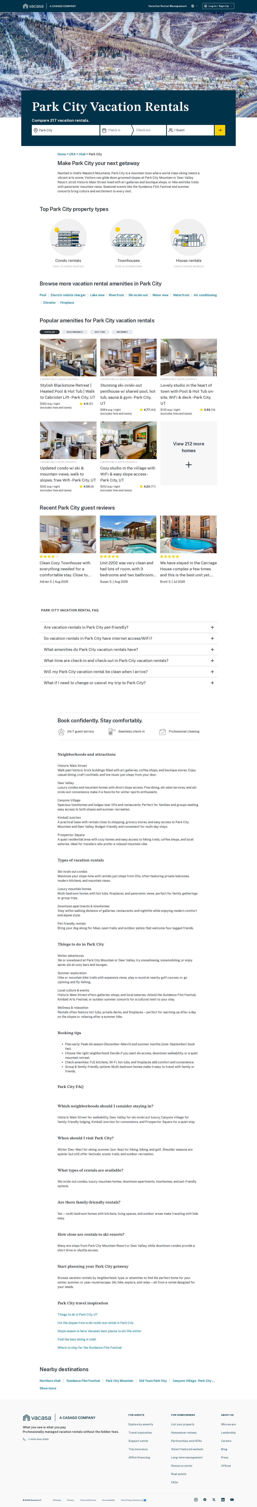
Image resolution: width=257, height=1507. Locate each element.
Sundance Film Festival (83, 1381)
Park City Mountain (119, 1381)
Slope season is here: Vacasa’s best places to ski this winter (99, 1331)
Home (62, 154)
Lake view (97, 295)
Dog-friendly (75, 332)
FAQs (174, 1482)
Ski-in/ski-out (138, 295)
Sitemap (57, 1500)
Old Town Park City (153, 1381)
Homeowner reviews (184, 1432)
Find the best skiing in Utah (77, 1339)
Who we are (228, 1424)
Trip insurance (138, 1449)
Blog (224, 1449)
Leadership (228, 1432)
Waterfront (181, 295)
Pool (43, 295)
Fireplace (67, 302)
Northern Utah (50, 1381)
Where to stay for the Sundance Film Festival (90, 1348)
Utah (82, 154)
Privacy (70, 1500)
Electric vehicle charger (68, 295)
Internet (122, 332)
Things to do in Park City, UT (78, 1314)
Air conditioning (205, 295)
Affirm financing (139, 1457)
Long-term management (187, 1457)
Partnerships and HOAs (186, 1440)
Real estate (178, 1474)
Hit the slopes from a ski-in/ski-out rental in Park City (96, 1323)
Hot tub (100, 332)
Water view (160, 295)
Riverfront (116, 295)
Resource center (181, 1465)
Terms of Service (88, 1500)
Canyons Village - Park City (192, 1381)
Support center (138, 1440)
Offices (226, 1465)
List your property (182, 1424)
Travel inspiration (140, 1432)
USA (72, 154)
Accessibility (108, 1500)
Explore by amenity (140, 1424)
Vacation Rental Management (167, 6)
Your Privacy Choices (131, 1500)
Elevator (49, 302)
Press (224, 1457)
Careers (226, 1440)
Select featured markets (187, 1449)
